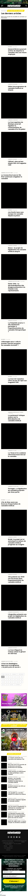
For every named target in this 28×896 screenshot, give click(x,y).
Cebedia (11, 846)
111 (6, 677)
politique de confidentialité (11, 886)
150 (6, 682)
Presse (5, 846)
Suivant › (12, 684)
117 (6, 679)
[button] (14, 895)
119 (14, 679)
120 (18, 679)
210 (6, 684)
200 (3, 684)
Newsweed (3, 10)
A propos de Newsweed (7, 841)
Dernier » (18, 684)
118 (10, 679)
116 (3, 679)
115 (21, 677)
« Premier (13, 674)
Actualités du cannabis (16, 11)
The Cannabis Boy (8, 848)
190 (21, 682)
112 (10, 677)
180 (18, 682)
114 (18, 677)
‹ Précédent (21, 674)
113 (14, 677)
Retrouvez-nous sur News (20, 841)
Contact (8, 849)
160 (10, 682)
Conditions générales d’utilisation (8, 843)
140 (3, 682)
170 (14, 682)
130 (21, 679)
